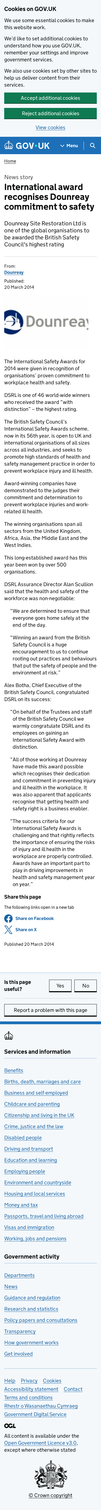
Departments (19, 1275)
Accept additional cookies (50, 98)
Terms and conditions (28, 1397)
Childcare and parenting (32, 1104)
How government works (31, 1342)
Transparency (20, 1331)
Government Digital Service (35, 1414)
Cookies (52, 1380)
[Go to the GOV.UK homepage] (27, 145)
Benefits (13, 1070)
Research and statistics (31, 1309)
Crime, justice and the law (33, 1126)
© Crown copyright (50, 1495)
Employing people (24, 1171)
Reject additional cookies (50, 113)
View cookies (50, 127)
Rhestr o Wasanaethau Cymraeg (41, 1406)
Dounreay (14, 272)
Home (10, 161)
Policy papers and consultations (40, 1320)
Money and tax (21, 1205)
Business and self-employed (36, 1093)
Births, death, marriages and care (42, 1081)
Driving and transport (28, 1149)
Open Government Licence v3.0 (40, 1443)
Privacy (29, 1380)
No (89, 985)
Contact (73, 1389)
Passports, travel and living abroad (44, 1216)
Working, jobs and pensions (35, 1238)
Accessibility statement (31, 1389)
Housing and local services (34, 1193)
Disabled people (23, 1137)
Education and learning (30, 1160)
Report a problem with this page (50, 1010)
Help (9, 1380)
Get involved (18, 1354)
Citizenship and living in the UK (39, 1115)
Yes (64, 985)
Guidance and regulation (32, 1297)
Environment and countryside (37, 1182)
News (11, 1286)
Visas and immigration (29, 1227)
